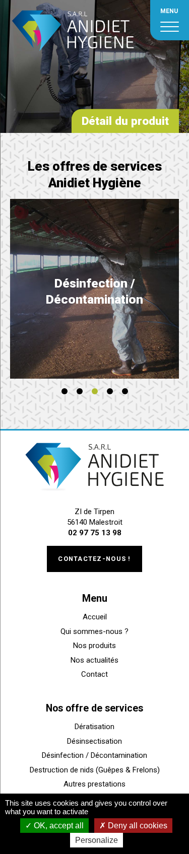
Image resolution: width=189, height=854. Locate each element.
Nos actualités (94, 660)
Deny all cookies (136, 825)
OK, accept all (58, 825)
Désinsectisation (94, 741)
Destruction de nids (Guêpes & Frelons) (95, 769)
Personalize (96, 840)
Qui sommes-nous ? (94, 631)
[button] (64, 391)
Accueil (95, 616)
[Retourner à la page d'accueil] (73, 57)
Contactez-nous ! (94, 558)
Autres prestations (94, 784)
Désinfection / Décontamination (94, 755)
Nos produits (94, 645)
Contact (94, 674)
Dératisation (94, 726)
